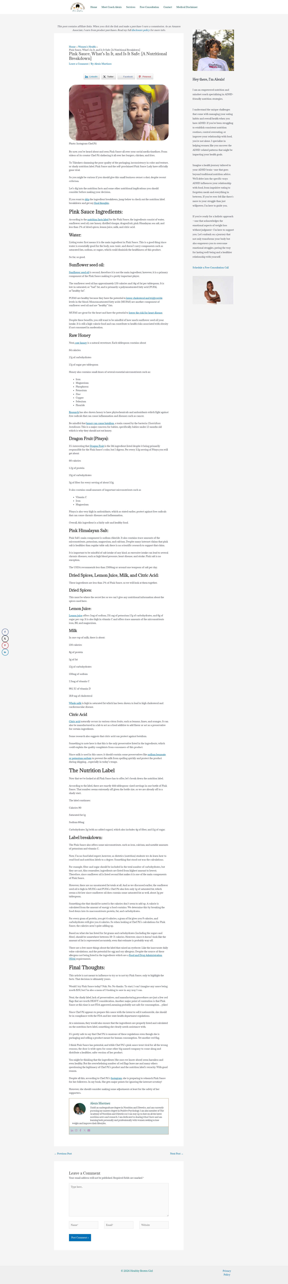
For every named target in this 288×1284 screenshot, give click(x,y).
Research (74, 412)
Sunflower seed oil (79, 272)
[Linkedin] (72, 1130)
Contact (168, 7)
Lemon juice (75, 615)
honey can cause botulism (100, 423)
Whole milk (75, 703)
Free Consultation (149, 7)
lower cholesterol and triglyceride (144, 298)
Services (130, 7)
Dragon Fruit (97, 445)
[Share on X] (5, 638)
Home (93, 7)
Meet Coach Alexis (112, 7)
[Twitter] (84, 1130)
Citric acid (74, 721)
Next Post (176, 1153)
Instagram (116, 1078)
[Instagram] (76, 1130)
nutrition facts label (97, 219)
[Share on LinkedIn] (5, 652)
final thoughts (101, 203)
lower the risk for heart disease (145, 312)
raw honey (81, 342)
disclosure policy (141, 30)
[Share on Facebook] (5, 632)
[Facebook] (80, 1130)
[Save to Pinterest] (5, 645)
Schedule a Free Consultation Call (211, 267)
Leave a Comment (78, 63)
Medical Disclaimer (187, 7)
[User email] (88, 1130)
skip (87, 199)
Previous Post (63, 1153)
